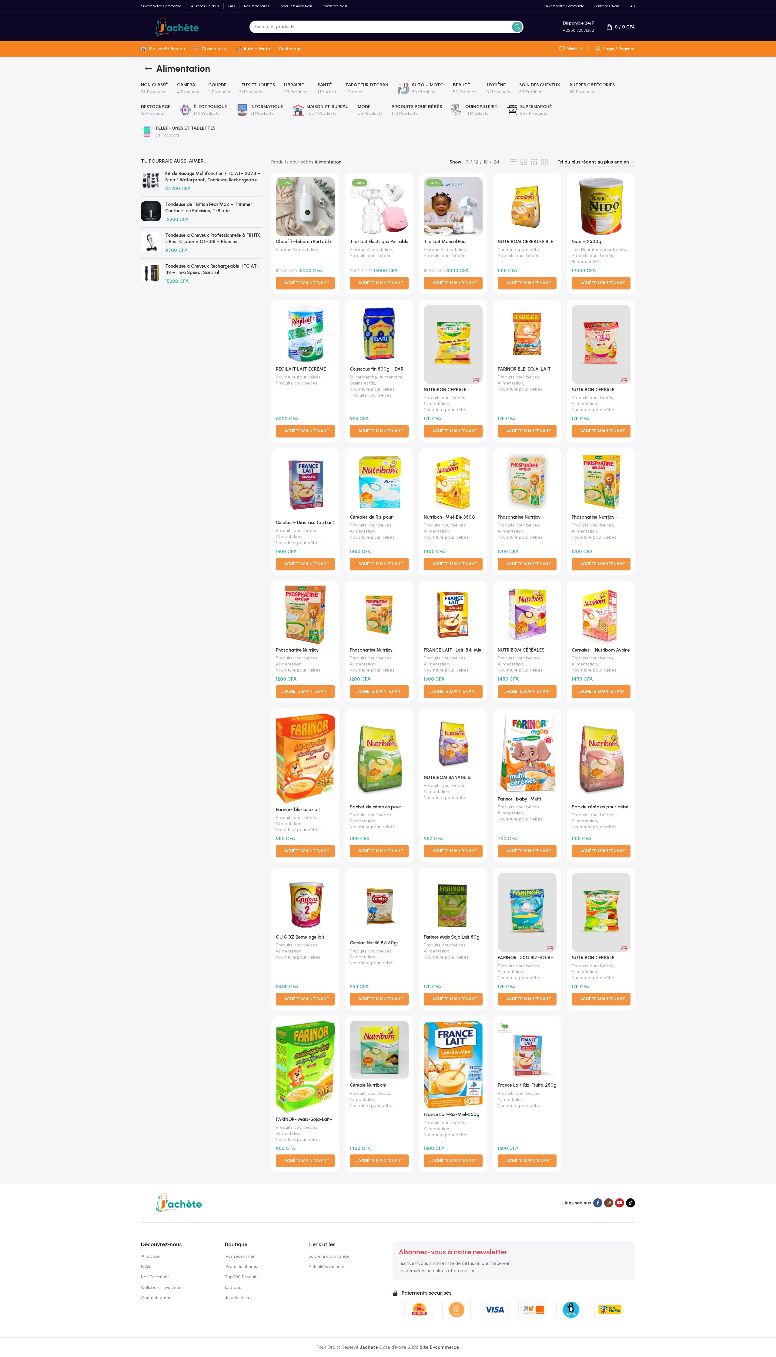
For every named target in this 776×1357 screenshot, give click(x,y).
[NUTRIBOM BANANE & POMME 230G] (453, 742)
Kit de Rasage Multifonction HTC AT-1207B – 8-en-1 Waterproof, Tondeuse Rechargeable (212, 177)
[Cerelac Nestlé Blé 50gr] (379, 905)
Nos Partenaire (155, 1276)
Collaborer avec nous (162, 1287)
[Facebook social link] (597, 1202)
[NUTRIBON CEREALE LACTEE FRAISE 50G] (601, 344)
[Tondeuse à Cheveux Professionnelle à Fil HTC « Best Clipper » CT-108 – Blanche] (151, 243)
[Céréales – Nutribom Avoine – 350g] (601, 615)
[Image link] (179, 1202)
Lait (575, 249)
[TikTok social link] (630, 1202)
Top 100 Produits (242, 1276)
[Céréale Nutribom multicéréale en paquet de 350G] (379, 1050)
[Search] (517, 27)
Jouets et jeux (239, 1297)
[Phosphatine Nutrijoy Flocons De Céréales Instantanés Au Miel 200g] (379, 615)
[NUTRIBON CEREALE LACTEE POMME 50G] (601, 912)
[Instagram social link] (608, 1202)
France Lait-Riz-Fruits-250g (527, 1085)
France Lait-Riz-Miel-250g (451, 1114)
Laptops (233, 1287)
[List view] (513, 162)
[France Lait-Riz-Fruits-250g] (527, 1050)
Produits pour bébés (292, 162)
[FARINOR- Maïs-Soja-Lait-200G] (305, 1067)
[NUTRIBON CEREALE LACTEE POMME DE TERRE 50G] (453, 344)
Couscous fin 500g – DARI (377, 369)
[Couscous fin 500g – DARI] (379, 334)
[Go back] (148, 69)
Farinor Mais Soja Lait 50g (451, 937)
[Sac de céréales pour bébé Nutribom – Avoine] (601, 757)
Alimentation (436, 403)
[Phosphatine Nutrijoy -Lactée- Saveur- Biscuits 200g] (305, 615)
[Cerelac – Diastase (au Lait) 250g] (305, 485)
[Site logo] (177, 26)
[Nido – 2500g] (601, 206)
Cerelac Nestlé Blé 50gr (374, 943)
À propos (150, 1256)
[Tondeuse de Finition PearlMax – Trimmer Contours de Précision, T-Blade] (151, 212)
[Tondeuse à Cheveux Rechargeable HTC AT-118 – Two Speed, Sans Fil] (151, 274)
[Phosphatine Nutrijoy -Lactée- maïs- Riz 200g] (601, 482)
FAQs (146, 1266)
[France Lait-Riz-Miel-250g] (453, 1065)
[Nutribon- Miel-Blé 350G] (453, 482)
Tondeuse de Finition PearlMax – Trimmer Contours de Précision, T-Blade (208, 207)
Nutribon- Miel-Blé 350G (449, 517)
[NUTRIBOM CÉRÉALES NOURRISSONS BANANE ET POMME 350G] (527, 615)
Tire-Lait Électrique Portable (379, 241)
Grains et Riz (362, 383)
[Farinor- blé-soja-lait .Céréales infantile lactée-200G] (305, 758)
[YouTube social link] (619, 1202)
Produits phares (241, 1266)
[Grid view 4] (544, 162)
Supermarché (585, 261)
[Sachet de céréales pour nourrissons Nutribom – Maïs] (379, 757)
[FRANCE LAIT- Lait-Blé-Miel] (453, 615)
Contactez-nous (157, 1297)
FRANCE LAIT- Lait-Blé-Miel (453, 650)
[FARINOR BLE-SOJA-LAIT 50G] (527, 334)
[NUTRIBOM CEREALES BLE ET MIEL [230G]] (527, 206)
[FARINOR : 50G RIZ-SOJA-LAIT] (527, 912)
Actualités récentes (327, 1266)
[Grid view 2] (523, 162)
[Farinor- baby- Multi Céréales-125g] (527, 753)
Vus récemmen (240, 1256)
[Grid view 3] (534, 162)
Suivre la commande (329, 1256)
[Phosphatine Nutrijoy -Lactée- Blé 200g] (527, 482)
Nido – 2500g (586, 241)
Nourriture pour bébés (520, 249)
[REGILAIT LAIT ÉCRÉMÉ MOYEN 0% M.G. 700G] (305, 334)
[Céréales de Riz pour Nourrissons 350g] (379, 482)
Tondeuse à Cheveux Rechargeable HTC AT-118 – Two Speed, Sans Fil (212, 269)
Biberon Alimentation (297, 249)
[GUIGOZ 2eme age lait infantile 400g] (305, 902)
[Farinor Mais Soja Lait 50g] (453, 902)
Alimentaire (391, 377)
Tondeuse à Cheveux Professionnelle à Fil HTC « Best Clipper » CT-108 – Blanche (213, 238)
